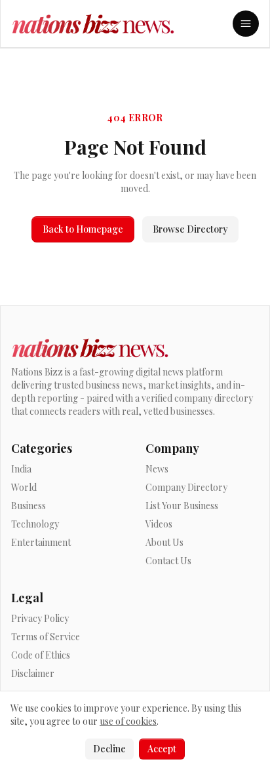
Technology (35, 524)
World (24, 487)
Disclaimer (32, 673)
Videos (158, 524)
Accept (161, 748)
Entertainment (41, 542)
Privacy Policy (40, 618)
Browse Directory (190, 229)
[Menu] (246, 23)
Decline (109, 748)
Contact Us (168, 560)
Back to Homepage (83, 229)
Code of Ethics (40, 655)
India (21, 469)
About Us (164, 542)
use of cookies (128, 721)
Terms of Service (45, 636)
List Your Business (181, 505)
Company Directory (186, 487)
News (156, 469)
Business (28, 505)
